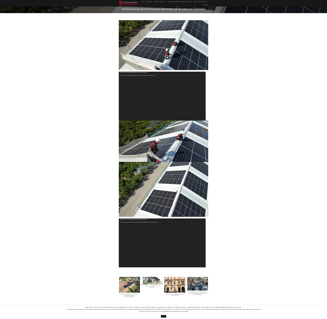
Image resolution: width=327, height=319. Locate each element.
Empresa (149, 1)
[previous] (119, 294)
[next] (208, 294)
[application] (162, 96)
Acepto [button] (163, 316)
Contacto (205, 5)
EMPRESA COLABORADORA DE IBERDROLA (179, 1)
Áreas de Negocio (159, 1)
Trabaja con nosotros (200, 1)
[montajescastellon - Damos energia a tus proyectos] (128, 3)
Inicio (143, 1)
